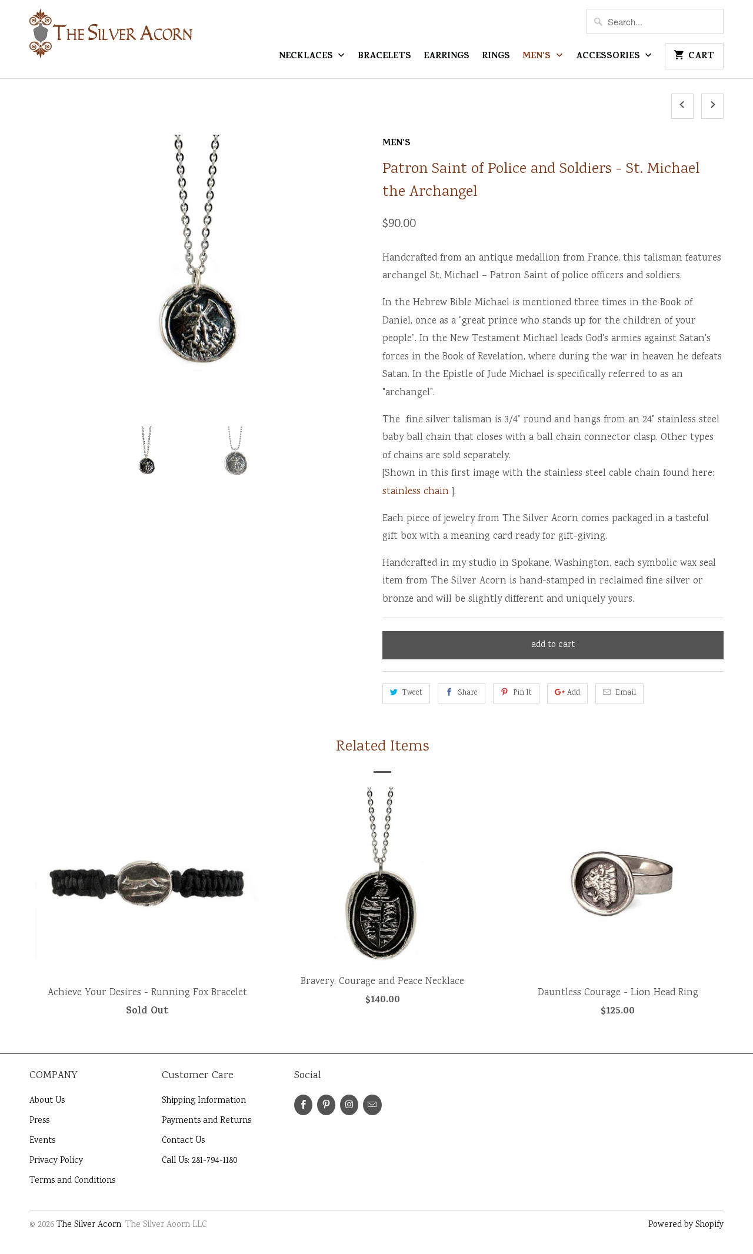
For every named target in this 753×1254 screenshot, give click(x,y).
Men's (537, 57)
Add (573, 693)
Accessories (609, 57)
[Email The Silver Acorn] (372, 1105)
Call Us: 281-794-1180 (199, 1161)
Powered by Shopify (686, 1225)
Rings (496, 57)
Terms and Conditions (72, 1181)
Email (625, 693)
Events (42, 1141)
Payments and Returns (206, 1121)
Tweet (412, 693)
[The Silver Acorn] (111, 38)
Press (39, 1121)
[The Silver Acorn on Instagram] (349, 1105)
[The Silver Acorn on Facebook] (303, 1105)
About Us (47, 1101)
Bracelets (384, 57)
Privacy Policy (56, 1161)
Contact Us (183, 1141)
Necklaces (307, 57)
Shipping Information (204, 1101)
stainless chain (415, 492)
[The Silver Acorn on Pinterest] (326, 1105)
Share (468, 693)
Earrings (446, 57)
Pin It (522, 693)
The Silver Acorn (88, 1225)
